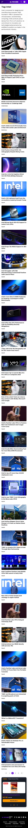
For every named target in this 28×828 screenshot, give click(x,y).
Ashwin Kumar (4, 105)
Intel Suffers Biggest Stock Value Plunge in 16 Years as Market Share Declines (13, 523)
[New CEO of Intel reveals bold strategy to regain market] (14, 586)
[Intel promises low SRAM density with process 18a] (14, 634)
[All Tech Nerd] (14, 2)
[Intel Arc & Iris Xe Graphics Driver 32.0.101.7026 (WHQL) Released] (14, 164)
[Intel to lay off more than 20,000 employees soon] (14, 463)
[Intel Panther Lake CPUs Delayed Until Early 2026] (14, 610)
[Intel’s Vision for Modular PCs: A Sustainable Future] (14, 731)
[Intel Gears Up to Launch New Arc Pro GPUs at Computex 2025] (14, 363)
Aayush (3, 55)
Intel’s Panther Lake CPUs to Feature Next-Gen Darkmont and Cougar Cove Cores (13, 424)
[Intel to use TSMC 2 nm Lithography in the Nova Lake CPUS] (14, 487)
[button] (2, 1)
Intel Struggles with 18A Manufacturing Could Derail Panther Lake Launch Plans (13, 272)
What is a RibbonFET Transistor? (12, 718)
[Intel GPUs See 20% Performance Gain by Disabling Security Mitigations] (14, 313)
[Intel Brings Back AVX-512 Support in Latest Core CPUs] (14, 213)
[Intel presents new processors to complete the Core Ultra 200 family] (14, 755)
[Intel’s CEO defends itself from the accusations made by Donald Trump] (14, 189)
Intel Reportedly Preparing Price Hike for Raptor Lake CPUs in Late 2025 (12, 77)
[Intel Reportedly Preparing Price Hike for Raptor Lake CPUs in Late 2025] (14, 66)
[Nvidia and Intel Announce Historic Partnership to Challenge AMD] (14, 92)
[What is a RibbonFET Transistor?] (14, 709)
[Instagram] (21, 817)
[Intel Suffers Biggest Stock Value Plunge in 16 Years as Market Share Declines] (14, 512)
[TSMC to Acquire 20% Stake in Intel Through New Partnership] (14, 538)
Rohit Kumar (4, 130)
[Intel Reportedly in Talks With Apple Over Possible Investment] (14, 42)
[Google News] (19, 817)
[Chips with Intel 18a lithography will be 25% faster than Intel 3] (14, 339)
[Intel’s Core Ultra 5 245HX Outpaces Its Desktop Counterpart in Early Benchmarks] (14, 287)
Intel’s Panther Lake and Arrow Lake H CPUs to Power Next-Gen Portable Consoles (13, 670)
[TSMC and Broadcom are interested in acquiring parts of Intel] (14, 684)
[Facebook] (15, 817)
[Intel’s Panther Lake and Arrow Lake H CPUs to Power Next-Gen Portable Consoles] (14, 658)
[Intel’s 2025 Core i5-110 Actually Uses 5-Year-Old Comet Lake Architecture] (14, 116)
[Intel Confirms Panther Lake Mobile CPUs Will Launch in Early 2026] (14, 562)
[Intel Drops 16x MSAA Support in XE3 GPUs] (14, 237)
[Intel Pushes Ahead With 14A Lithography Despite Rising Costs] (14, 140)
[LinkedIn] (26, 817)
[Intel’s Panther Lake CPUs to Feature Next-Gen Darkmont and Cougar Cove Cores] (14, 413)
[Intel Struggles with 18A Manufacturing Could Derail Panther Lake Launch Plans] (14, 261)
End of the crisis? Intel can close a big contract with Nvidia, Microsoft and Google (13, 398)
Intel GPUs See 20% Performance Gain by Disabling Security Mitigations (12, 324)
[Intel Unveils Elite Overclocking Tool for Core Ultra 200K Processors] (14, 439)
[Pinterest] (23, 817)
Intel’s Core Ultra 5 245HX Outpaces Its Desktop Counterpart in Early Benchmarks (13, 298)
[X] (17, 817)
